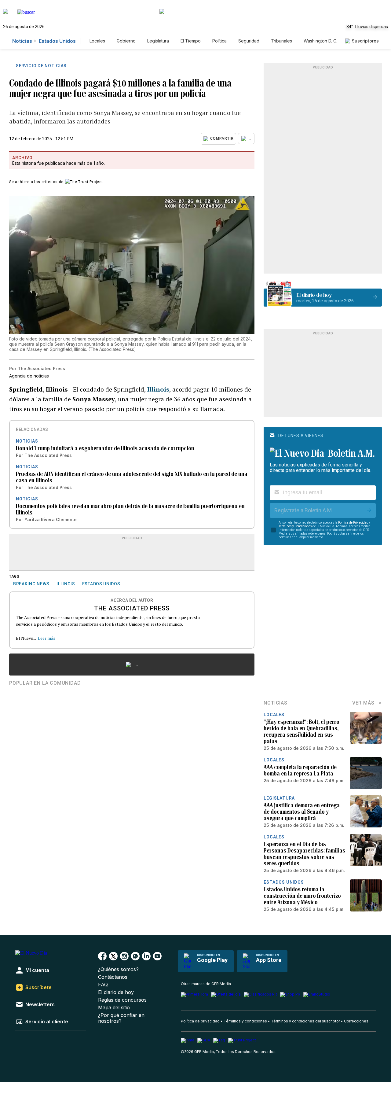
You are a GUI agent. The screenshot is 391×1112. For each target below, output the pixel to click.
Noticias (22, 41)
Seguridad (248, 40)
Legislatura (158, 40)
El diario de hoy (116, 992)
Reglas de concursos (122, 1000)
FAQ (103, 985)
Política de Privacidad (353, 522)
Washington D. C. (320, 40)
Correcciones (356, 1021)
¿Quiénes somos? (118, 969)
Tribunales (281, 40)
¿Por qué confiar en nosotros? (121, 1018)
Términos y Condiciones (295, 526)
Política (219, 40)
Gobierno (126, 40)
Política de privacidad (200, 1021)
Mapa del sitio (114, 1008)
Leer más (46, 638)
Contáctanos (112, 977)
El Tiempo (191, 40)
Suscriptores (365, 40)
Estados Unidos (57, 41)
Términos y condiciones (245, 1021)
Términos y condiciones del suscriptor (305, 1021)
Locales (97, 40)
